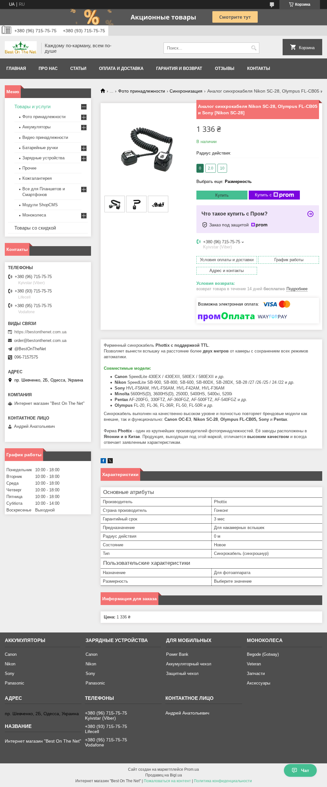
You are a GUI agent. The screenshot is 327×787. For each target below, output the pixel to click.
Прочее (29, 168)
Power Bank (177, 654)
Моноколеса (34, 215)
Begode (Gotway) (263, 654)
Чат (305, 770)
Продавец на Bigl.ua (163, 775)
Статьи (78, 68)
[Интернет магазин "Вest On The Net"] (21, 48)
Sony (9, 673)
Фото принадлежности (141, 91)
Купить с (263, 195)
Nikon (10, 664)
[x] (110, 461)
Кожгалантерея (37, 178)
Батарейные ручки (40, 147)
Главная (16, 68)
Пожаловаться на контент (167, 781)
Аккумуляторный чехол (188, 664)
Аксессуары (258, 683)
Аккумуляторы (36, 127)
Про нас (48, 68)
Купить (222, 195)
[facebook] (103, 461)
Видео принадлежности (45, 137)
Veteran (254, 664)
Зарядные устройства (43, 157)
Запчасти (256, 673)
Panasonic (14, 683)
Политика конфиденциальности (223, 781)
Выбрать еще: (224, 181)
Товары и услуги (32, 106)
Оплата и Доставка (121, 68)
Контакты (258, 68)
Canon (11, 654)
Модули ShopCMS (40, 204)
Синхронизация (186, 91)
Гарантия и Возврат (179, 68)
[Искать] (253, 48)
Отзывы (224, 68)
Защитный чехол (182, 673)
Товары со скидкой (35, 228)
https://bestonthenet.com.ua (40, 331)
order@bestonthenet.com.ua (40, 340)
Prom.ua (191, 769)
